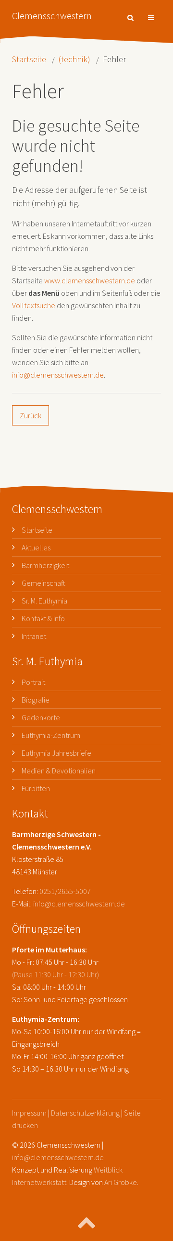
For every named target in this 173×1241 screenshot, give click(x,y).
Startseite (29, 59)
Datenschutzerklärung (85, 1113)
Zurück (30, 415)
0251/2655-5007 (65, 891)
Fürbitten (36, 788)
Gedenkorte (41, 717)
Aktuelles (36, 547)
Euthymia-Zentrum (51, 735)
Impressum (29, 1113)
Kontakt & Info (43, 618)
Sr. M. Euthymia (44, 600)
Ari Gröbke (120, 1182)
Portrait (33, 682)
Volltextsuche (33, 305)
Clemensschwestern (52, 16)
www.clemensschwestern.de (89, 280)
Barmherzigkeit (45, 565)
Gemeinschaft (43, 583)
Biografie (35, 699)
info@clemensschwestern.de (58, 375)
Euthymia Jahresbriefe (56, 753)
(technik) (74, 59)
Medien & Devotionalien (59, 770)
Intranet (34, 636)
